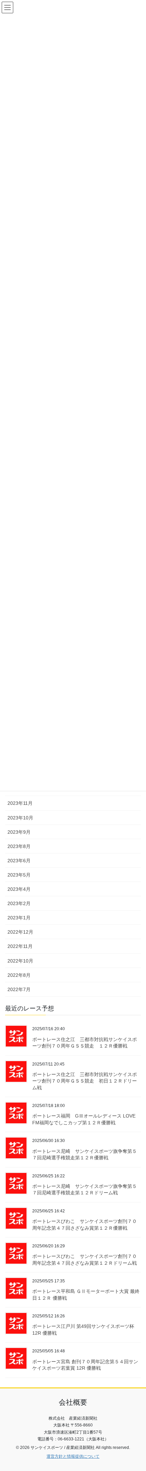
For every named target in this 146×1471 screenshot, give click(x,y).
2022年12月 (20, 932)
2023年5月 (19, 875)
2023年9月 (19, 832)
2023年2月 (19, 903)
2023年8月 (19, 846)
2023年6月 (19, 860)
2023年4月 (19, 889)
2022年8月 (19, 975)
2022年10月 (20, 961)
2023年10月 (20, 817)
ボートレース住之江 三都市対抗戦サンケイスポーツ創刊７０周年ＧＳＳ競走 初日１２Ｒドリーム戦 (84, 1081)
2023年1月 (19, 917)
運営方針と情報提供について (73, 1456)
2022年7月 (19, 989)
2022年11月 (20, 946)
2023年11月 (20, 803)
